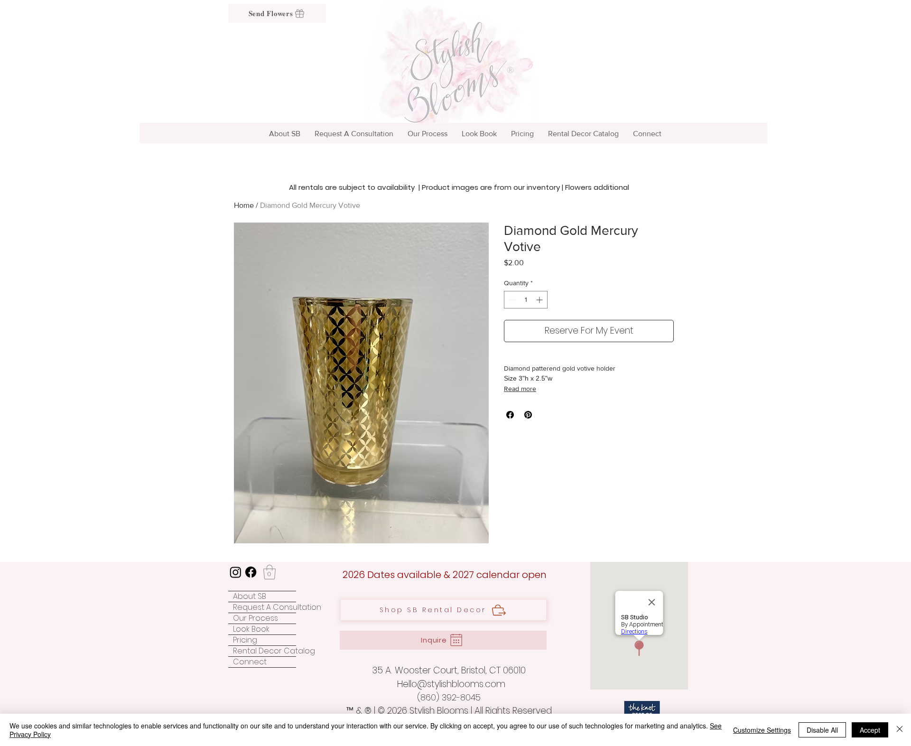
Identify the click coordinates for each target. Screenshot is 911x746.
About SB (249, 596)
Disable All (822, 730)
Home (244, 205)
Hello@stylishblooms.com (451, 684)
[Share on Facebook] (510, 414)
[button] (269, 572)
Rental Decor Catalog (264, 651)
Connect (250, 662)
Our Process (255, 618)
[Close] (899, 729)
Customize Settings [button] (762, 730)
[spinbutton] (525, 299)
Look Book (251, 629)
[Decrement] (511, 299)
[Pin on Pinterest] (528, 414)
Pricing (245, 640)
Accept (870, 730)
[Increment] (540, 299)
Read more (520, 388)
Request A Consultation (264, 607)
